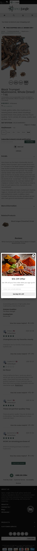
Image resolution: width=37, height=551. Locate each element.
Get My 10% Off (18, 294)
